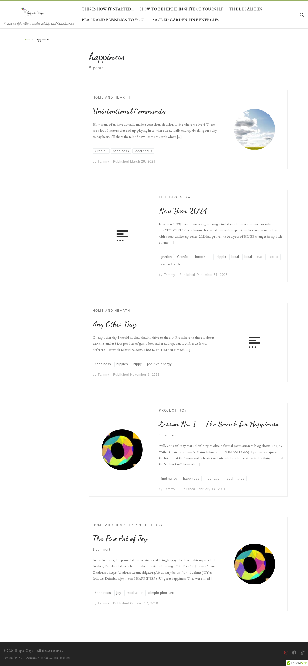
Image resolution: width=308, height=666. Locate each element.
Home (25, 39)
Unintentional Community (129, 110)
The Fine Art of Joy (120, 538)
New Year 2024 (183, 210)
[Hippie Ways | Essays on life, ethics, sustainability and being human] (34, 11)
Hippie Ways (24, 650)
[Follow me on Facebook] (294, 652)
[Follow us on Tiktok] (302, 652)
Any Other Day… (116, 324)
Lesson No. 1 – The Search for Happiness (219, 423)
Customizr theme (60, 657)
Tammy (103, 161)
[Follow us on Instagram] (286, 652)
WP (20, 657)
